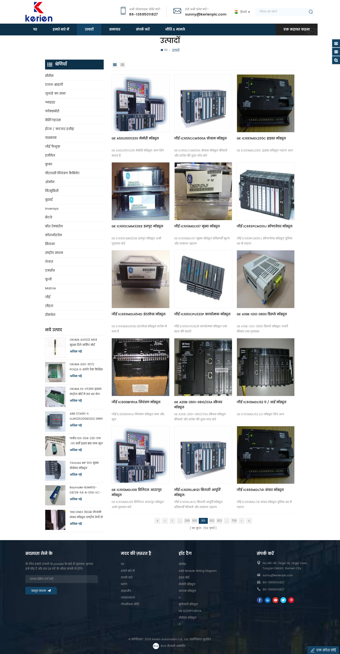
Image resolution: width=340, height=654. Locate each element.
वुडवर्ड (49, 199)
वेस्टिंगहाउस (53, 120)
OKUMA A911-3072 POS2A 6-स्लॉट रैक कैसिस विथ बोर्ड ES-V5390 (86, 367)
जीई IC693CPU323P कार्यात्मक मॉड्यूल (202, 314)
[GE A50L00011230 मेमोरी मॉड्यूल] (141, 103)
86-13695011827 (143, 14)
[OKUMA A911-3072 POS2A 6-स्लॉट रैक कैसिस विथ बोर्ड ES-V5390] (55, 372)
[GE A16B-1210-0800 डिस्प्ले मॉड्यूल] (266, 279)
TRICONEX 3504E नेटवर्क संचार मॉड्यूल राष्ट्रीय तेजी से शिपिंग (86, 515)
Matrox (50, 288)
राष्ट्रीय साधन (54, 253)
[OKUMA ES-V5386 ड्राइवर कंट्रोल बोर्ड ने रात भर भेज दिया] (55, 397)
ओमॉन (50, 182)
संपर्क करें (143, 29)
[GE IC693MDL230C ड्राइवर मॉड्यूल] (266, 103)
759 (234, 520)
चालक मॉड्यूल (187, 591)
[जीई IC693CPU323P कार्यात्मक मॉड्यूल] (203, 279)
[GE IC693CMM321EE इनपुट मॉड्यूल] (141, 191)
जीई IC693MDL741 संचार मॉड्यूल (260, 490)
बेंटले (48, 217)
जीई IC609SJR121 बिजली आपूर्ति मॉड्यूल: (197, 492)
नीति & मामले (175, 29)
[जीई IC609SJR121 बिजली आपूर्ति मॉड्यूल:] (203, 455)
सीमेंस (49, 75)
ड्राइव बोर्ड (184, 577)
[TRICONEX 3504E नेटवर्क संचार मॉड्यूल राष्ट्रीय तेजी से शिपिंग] (55, 520)
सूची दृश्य (122, 65)
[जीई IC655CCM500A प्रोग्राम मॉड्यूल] (203, 103)
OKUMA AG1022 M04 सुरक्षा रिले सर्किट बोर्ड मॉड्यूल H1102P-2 (83, 343)
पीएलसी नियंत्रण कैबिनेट (62, 173)
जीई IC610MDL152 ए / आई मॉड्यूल (261, 402)
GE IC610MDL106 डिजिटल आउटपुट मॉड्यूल (137, 492)
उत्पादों (89, 29)
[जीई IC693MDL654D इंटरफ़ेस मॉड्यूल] (141, 279)
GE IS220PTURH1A (190, 611)
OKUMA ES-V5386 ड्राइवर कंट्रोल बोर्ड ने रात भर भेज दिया (86, 392)
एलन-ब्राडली (54, 84)
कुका (48, 164)
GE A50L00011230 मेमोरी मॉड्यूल (135, 138)
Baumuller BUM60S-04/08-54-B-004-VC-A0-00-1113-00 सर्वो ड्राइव (86, 490)
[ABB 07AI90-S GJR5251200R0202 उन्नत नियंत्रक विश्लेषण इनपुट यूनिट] (55, 421)
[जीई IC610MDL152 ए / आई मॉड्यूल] (266, 367)
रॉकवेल (50, 314)
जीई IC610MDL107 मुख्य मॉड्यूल (197, 226)
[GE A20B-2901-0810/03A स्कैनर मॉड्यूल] (203, 367)
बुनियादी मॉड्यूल (188, 604)
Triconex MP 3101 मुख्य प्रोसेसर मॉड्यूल (84, 465)
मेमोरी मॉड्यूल (187, 584)
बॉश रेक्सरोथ (54, 226)
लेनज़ (49, 261)
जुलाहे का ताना (55, 93)
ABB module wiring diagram (198, 571)
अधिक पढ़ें (76, 352)
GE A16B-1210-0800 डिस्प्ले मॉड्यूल (262, 314)
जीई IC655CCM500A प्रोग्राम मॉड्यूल (200, 138)
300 (194, 520)
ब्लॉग (124, 584)
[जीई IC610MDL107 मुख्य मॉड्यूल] (203, 191)
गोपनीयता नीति (130, 604)
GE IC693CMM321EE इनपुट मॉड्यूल (137, 226)
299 (187, 520)
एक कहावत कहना (297, 29)
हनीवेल (50, 155)
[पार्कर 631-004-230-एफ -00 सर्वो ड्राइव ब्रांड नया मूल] (55, 446)
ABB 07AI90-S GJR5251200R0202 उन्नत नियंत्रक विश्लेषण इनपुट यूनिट (86, 416)
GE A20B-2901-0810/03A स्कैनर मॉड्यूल (198, 405)
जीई (47, 297)
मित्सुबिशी (51, 191)
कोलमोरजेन (53, 235)
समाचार (114, 29)
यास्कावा (50, 137)
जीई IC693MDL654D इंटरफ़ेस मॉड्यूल (139, 314)
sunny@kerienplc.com (205, 14)
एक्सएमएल (128, 597)
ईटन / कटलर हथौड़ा (59, 129)
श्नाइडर (50, 102)
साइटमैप (126, 591)
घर (35, 29)
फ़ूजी (48, 279)
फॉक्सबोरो (52, 111)
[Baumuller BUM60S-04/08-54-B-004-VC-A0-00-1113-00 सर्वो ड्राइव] (55, 495)
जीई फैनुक (52, 146)
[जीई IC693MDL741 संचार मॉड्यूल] (266, 455)
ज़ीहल (49, 306)
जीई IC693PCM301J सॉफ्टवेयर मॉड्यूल (265, 226)
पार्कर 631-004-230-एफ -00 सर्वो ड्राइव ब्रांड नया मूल (86, 441)
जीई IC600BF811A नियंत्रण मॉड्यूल (136, 402)
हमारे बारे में (61, 29)
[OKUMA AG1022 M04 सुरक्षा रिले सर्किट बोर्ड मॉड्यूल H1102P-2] (55, 348)
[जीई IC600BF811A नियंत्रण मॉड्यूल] (141, 367)
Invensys (51, 208)
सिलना (50, 244)
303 (219, 520)
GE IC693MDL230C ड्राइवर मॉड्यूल (261, 138)
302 (211, 520)
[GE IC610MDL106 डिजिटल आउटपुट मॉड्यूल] (141, 455)
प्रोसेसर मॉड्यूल (187, 617)
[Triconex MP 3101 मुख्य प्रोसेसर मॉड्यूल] (55, 471)
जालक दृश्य (115, 65)
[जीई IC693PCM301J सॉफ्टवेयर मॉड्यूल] (266, 191)
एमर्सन (50, 270)
